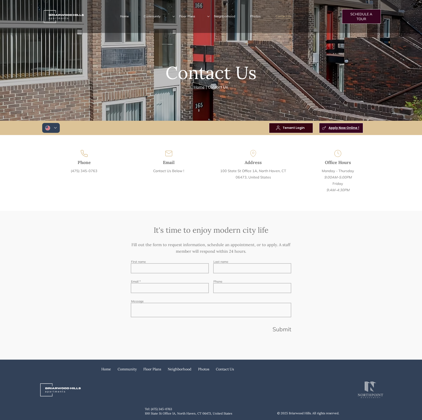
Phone (217, 281)
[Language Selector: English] (51, 128)
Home (199, 87)
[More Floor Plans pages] (208, 16)
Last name (220, 261)
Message (137, 301)
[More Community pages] (174, 16)
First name (138, 261)
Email (134, 281)
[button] (127, 369)
